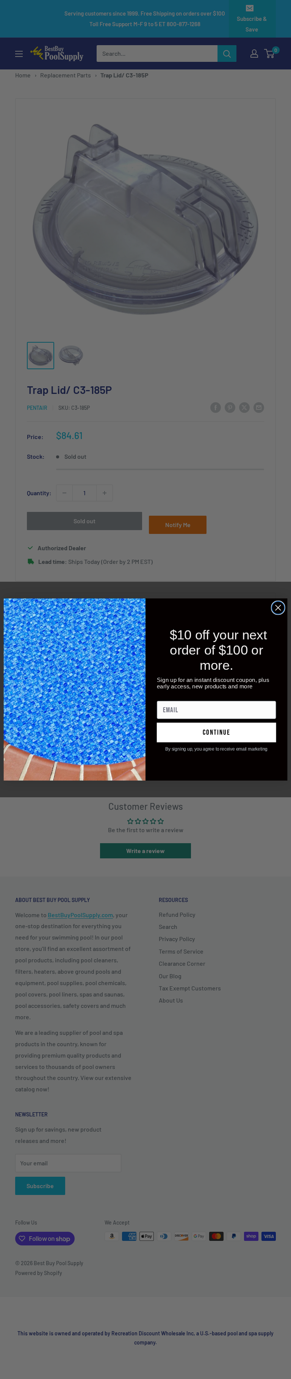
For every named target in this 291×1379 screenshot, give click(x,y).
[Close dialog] (278, 607)
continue (216, 732)
